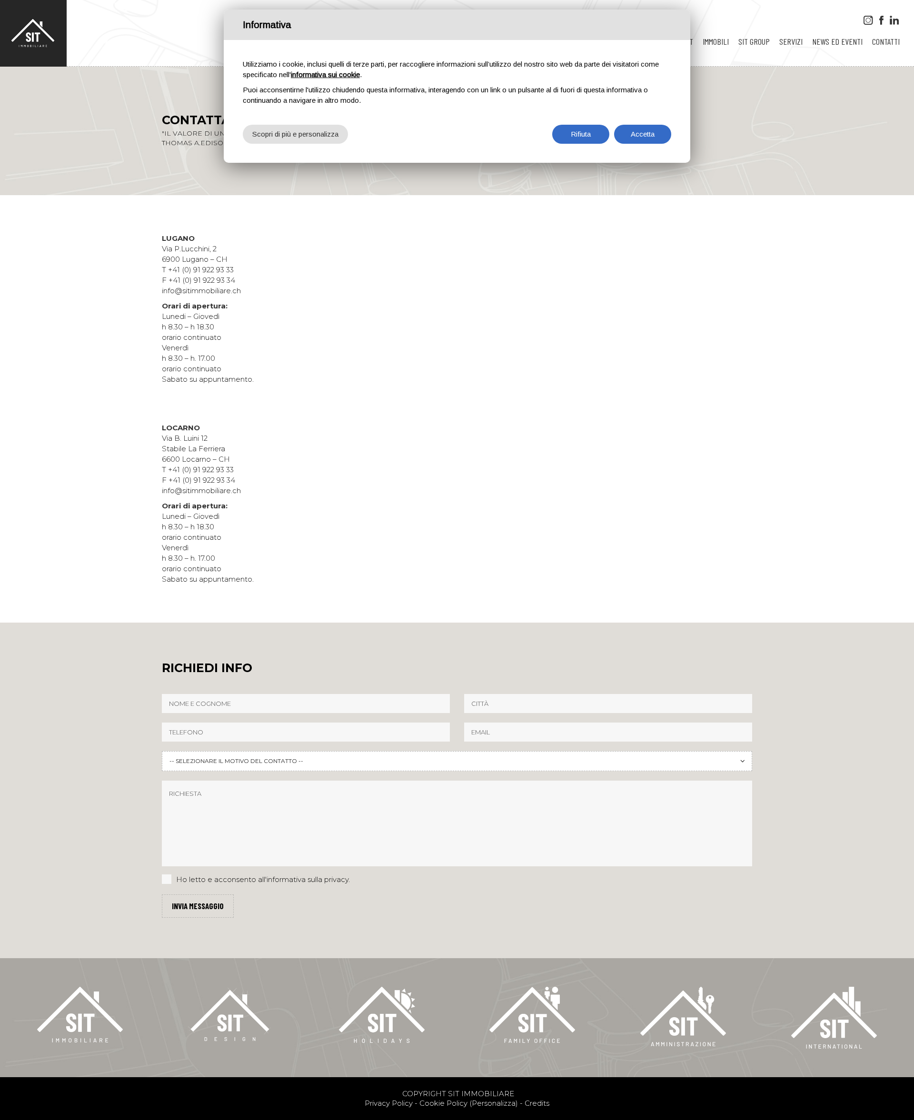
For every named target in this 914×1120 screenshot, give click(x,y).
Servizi (791, 41)
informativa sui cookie (325, 74)
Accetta (643, 134)
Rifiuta (581, 134)
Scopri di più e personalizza (295, 134)
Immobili (716, 41)
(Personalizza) (493, 1103)
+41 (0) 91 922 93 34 (202, 280)
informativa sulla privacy (307, 879)
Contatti (886, 41)
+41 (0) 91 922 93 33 (201, 269)
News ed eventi (837, 41)
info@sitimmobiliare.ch (201, 290)
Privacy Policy (389, 1103)
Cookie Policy (443, 1103)
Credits (537, 1103)
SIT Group (754, 41)
